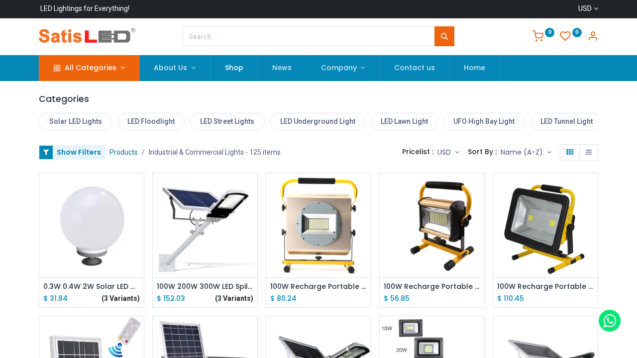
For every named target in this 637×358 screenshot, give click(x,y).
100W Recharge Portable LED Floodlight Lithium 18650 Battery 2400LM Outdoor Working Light (318, 286)
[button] (526, 152)
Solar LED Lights (75, 121)
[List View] (588, 152)
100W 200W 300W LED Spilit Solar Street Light (205, 286)
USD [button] (445, 152)
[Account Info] (592, 37)
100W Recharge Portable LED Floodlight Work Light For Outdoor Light (545, 286)
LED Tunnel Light (566, 121)
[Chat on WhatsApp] (609, 320)
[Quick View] (137, 189)
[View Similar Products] (137, 256)
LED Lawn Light (404, 121)
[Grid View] (570, 152)
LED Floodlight (151, 121)
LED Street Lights (227, 121)
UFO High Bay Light (484, 121)
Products (123, 152)
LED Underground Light (317, 121)
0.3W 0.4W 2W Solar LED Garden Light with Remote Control (91, 286)
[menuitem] (234, 68)
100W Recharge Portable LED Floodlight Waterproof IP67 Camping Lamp (432, 286)
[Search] (444, 36)
